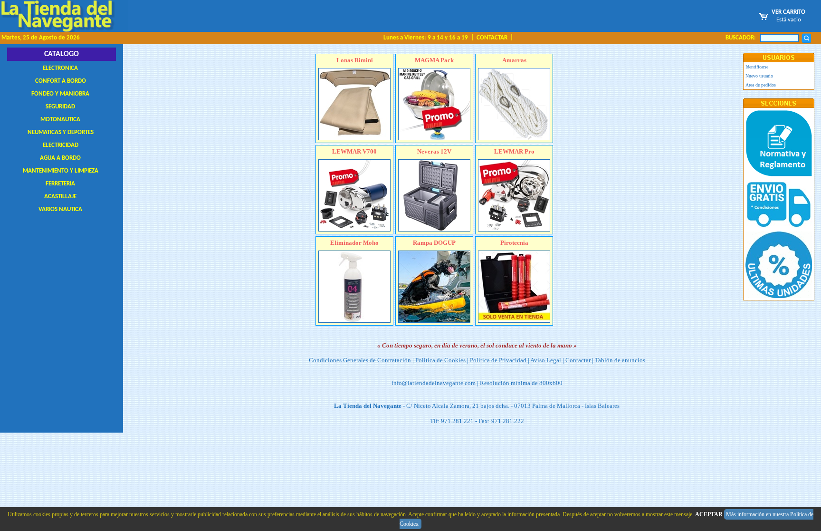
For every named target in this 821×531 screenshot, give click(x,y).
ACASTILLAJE (60, 196)
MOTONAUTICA (60, 119)
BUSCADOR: (741, 38)
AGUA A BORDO (60, 158)
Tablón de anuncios (620, 360)
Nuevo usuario (759, 75)
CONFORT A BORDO (60, 81)
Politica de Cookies (440, 360)
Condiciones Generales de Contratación (360, 360)
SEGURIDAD (60, 107)
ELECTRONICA (60, 68)
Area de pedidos (760, 84)
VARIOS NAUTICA (60, 209)
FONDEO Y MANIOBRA (60, 94)
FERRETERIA (60, 184)
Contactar (578, 360)
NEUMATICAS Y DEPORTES (61, 132)
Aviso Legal (545, 360)
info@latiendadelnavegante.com (433, 382)
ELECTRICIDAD (60, 145)
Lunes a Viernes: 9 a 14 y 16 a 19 (425, 38)
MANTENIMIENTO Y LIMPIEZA (60, 171)
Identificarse (756, 66)
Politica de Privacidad (498, 360)
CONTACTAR (492, 38)
